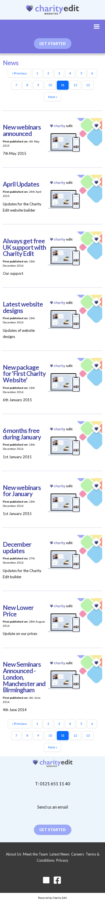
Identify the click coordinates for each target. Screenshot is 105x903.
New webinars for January (22, 491)
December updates (17, 548)
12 (75, 85)
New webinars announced (22, 130)
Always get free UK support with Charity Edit (24, 247)
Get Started (52, 829)
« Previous (19, 73)
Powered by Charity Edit (52, 897)
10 (50, 85)
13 (88, 85)
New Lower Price (18, 611)
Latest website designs (23, 307)
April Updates (21, 184)
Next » (52, 97)
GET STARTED (52, 43)
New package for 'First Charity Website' (24, 374)
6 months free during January (22, 434)
